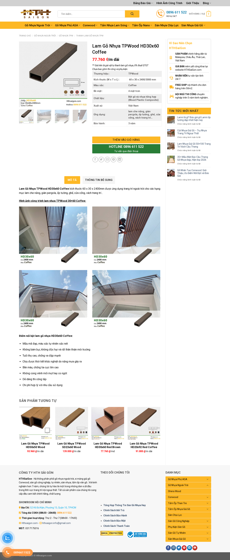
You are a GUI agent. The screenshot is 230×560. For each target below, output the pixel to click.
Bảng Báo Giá (142, 3)
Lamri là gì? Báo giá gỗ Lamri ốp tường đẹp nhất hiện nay (194, 119)
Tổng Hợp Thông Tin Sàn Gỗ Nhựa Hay (124, 505)
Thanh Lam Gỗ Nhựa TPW (89, 35)
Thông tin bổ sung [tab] (98, 180)
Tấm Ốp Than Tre (177, 503)
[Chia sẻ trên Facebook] (95, 159)
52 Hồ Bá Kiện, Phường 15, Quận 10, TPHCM (53, 507)
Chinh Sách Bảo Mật (114, 520)
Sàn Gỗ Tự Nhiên (177, 533)
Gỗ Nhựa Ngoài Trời (37, 25)
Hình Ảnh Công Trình (169, 3)
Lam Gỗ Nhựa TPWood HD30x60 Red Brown (108, 445)
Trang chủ (25, 35)
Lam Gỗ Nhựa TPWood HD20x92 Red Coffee (144, 445)
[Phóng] (23, 103)
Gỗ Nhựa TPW (66, 35)
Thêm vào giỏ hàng (126, 139)
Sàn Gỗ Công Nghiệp (178, 521)
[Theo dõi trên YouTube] (194, 547)
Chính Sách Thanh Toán (116, 526)
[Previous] (25, 74)
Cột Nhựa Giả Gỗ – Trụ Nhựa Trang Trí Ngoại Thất (192, 132)
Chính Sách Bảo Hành (115, 515)
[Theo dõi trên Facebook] (168, 547)
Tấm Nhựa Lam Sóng (113, 25)
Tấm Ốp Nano (141, 25)
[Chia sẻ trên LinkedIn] (119, 159)
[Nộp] (132, 14)
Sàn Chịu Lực (175, 515)
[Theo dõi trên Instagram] (173, 547)
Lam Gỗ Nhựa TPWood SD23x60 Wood (71, 445)
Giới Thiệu (192, 3)
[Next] (81, 74)
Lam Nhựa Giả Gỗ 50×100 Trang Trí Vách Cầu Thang (194, 145)
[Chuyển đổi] (207, 479)
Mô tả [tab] (72, 180)
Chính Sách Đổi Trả (113, 510)
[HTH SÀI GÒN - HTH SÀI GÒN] (36, 14)
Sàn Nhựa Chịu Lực (167, 25)
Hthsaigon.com (30, 523)
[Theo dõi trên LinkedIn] (189, 547)
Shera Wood (174, 491)
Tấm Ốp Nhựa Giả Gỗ (179, 509)
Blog (206, 3)
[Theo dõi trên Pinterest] (184, 547)
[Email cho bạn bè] (107, 159)
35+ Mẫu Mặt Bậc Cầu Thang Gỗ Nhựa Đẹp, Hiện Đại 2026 (192, 158)
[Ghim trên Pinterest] (113, 159)
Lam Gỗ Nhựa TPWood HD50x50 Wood (35, 445)
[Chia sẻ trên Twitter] (101, 159)
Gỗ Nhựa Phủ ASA (66, 25)
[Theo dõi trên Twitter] (178, 547)
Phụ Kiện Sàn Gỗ (176, 527)
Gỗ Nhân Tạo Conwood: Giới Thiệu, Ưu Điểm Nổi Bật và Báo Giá (193, 173)
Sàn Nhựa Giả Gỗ (192, 25)
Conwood (89, 25)
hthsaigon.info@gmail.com (56, 523)
